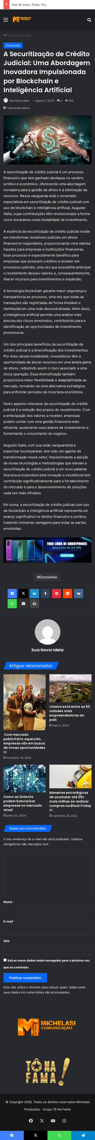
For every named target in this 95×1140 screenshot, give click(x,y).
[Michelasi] (22, 19)
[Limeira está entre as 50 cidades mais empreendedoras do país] (70, 688)
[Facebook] (12, 593)
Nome (9, 902)
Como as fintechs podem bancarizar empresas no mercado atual (22, 803)
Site (6, 941)
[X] (23, 593)
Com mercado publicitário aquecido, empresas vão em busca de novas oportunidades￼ (24, 743)
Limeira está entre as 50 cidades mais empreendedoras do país (69, 713)
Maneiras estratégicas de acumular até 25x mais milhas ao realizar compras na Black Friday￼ (70, 801)
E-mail (9, 921)
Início (10, 35)
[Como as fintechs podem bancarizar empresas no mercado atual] (24, 778)
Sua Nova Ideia (19, 100)
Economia (24, 35)
